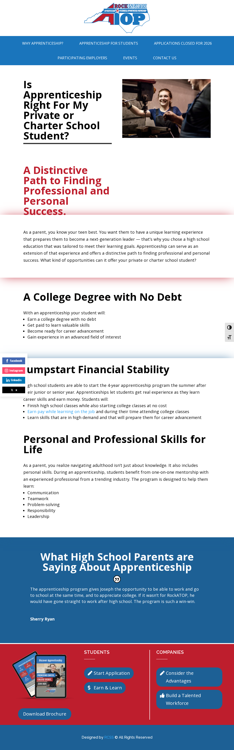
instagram (16, 370)
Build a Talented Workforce (183, 699)
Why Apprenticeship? (42, 43)
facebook (16, 360)
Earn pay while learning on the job (61, 411)
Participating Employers (82, 57)
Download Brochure (44, 714)
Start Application (112, 673)
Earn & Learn (108, 688)
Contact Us (164, 57)
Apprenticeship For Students (108, 43)
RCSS (109, 737)
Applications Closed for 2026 (183, 43)
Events (130, 57)
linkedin (16, 380)
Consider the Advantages (180, 677)
